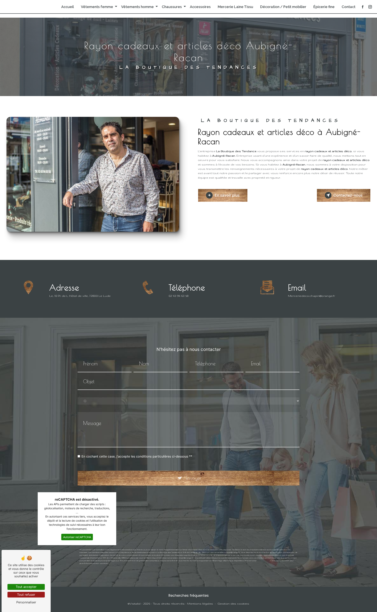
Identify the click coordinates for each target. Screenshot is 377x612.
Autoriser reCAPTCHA (77, 537)
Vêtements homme (137, 7)
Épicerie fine (324, 7)
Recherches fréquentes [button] (188, 595)
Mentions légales (200, 603)
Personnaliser (26, 602)
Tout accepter (26, 587)
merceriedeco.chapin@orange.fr (311, 295)
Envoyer (193, 478)
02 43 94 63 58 (179, 295)
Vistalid (135, 603)
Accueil (67, 7)
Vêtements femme (97, 7)
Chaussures (172, 7)
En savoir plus (227, 195)
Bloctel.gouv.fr (263, 561)
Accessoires (200, 7)
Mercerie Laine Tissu (235, 7)
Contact (348, 7)
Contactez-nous (347, 195)
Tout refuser (26, 595)
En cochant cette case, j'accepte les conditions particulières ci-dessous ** (136, 456)
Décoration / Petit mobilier (283, 7)
